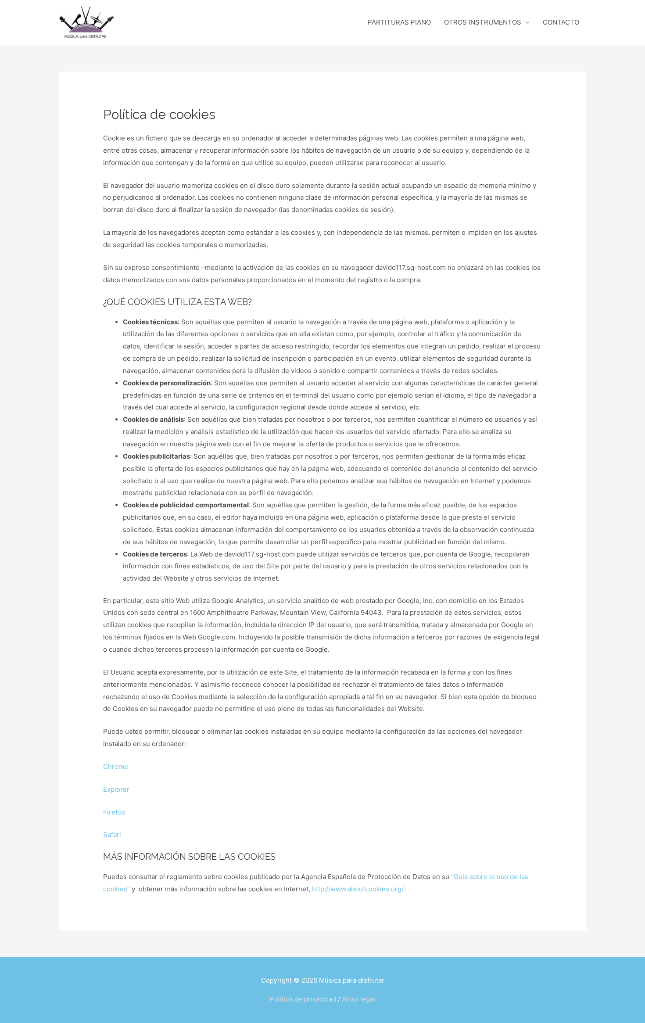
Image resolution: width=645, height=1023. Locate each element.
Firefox (114, 812)
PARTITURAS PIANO (399, 22)
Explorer (116, 789)
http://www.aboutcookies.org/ (358, 889)
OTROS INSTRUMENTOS (482, 22)
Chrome (115, 766)
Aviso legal (358, 999)
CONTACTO (561, 22)
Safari (112, 834)
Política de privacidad (303, 999)
